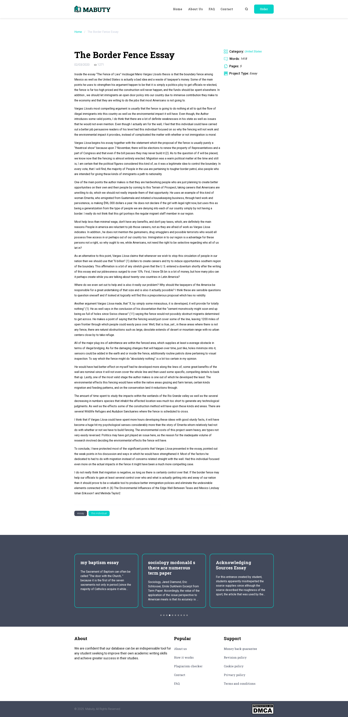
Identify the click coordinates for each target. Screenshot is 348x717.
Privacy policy (234, 675)
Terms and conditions (239, 683)
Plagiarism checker (188, 666)
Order (264, 9)
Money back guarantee (240, 649)
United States (253, 51)
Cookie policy (234, 666)
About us (195, 9)
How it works (184, 657)
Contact (227, 9)
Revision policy (235, 657)
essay (80, 513)
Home (177, 9)
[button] (161, 615)
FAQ (212, 9)
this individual (99, 513)
